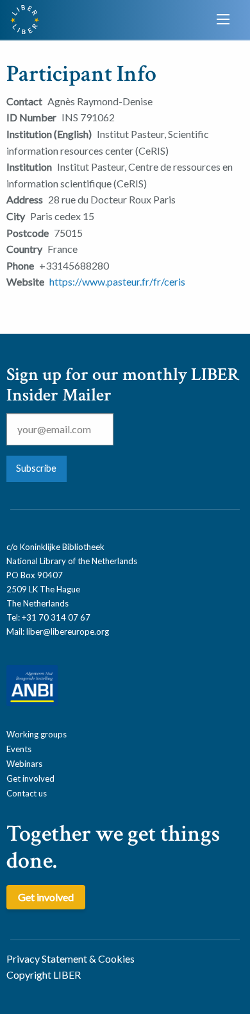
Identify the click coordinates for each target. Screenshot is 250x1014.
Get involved (30, 778)
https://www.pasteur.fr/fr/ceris (117, 281)
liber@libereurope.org (67, 631)
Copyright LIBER (43, 974)
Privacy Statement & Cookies (70, 958)
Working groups (36, 734)
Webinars (24, 764)
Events (18, 749)
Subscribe (36, 468)
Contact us (26, 793)
